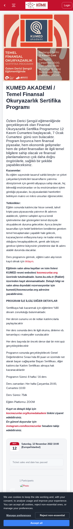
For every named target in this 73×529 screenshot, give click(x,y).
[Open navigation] (14, 5)
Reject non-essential (52, 515)
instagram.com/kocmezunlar (23, 425)
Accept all (36, 523)
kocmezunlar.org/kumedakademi (26, 413)
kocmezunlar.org (47, 272)
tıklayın (28, 261)
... (12, 490)
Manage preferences (18, 515)
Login (67, 5)
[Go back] (5, 5)
